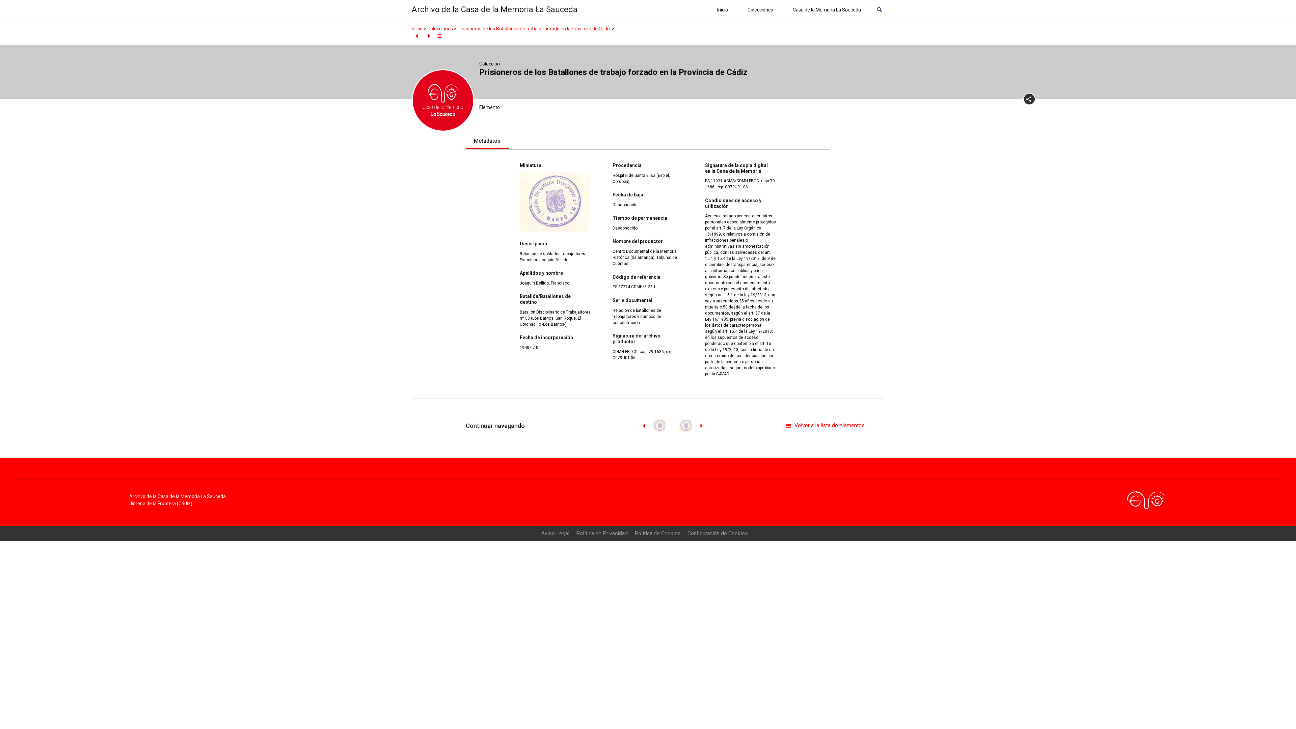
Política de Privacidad (602, 533)
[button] (879, 10)
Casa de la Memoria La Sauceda (827, 9)
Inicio (722, 9)
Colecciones (760, 9)
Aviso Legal (555, 533)
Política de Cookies (657, 533)
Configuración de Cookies (717, 533)
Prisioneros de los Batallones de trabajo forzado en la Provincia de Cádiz (534, 28)
